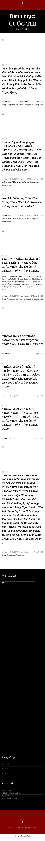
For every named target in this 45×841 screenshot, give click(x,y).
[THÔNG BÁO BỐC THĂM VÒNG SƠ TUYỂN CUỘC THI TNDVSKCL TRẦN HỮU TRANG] (13, 318)
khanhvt (6, 101)
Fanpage (5, 773)
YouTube (5, 769)
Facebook (5, 764)
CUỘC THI (15, 101)
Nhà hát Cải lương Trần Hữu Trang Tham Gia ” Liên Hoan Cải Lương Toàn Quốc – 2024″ (22, 202)
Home (18, 29)
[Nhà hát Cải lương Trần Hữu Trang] (22, 3)
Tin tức (21, 105)
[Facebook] (18, 818)
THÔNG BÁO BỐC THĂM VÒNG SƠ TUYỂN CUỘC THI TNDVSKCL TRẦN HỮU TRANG (22, 340)
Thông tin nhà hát (12, 105)
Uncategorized (28, 105)
